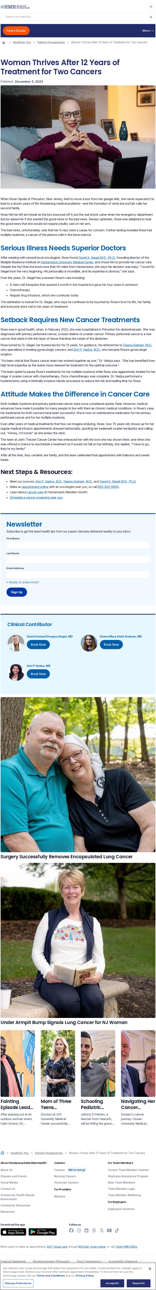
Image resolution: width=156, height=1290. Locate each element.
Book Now (38, 644)
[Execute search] (152, 17)
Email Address (15, 568)
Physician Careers (66, 1182)
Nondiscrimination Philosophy (51, 1261)
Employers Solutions (121, 1209)
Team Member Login (121, 1188)
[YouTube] (109, 1230)
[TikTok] (117, 1230)
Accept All (112, 1283)
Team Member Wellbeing (124, 1195)
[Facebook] (71, 1230)
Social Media (9, 1182)
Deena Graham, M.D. (137, 345)
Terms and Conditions (51, 1275)
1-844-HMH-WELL (126, 1246)
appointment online (35, 487)
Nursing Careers (65, 1176)
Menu (146, 30)
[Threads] (94, 1230)
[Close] (150, 1268)
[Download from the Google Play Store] (43, 1232)
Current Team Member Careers (128, 1169)
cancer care (35, 492)
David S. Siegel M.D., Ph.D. (97, 257)
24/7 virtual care (57, 1246)
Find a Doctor (16, 31)
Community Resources (15, 1205)
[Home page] (4, 42)
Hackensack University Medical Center (67, 262)
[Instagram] (79, 1230)
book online (97, 1246)
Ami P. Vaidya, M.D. (86, 350)
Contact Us (8, 1188)
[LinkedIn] (86, 1230)
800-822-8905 (108, 487)
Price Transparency (89, 1261)
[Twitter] (101, 1230)
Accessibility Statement (123, 1261)
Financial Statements (13, 1261)
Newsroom (8, 1211)
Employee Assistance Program (128, 1176)
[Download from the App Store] (13, 1232)
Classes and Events (14, 1176)
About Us (7, 1169)
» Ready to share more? (22, 582)
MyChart (83, 1246)
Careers (59, 1169)
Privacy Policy (85, 1275)
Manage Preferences (18, 1283)
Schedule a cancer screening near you (36, 497)
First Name (13, 538)
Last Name (12, 553)
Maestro (59, 1196)
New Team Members (121, 1182)
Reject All (138, 1283)
